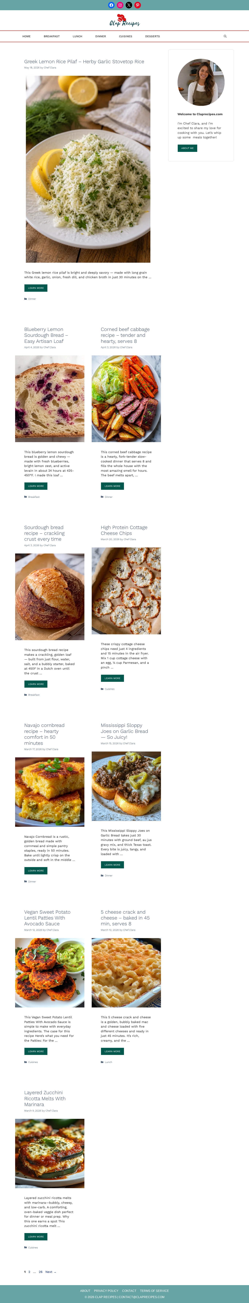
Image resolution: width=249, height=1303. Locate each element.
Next (51, 1272)
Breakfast (52, 36)
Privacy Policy (106, 1290)
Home (26, 36)
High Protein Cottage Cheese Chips (124, 530)
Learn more (36, 288)
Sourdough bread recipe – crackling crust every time (44, 533)
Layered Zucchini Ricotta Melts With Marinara (45, 1098)
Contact (129, 1290)
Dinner (100, 36)
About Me (187, 148)
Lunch (77, 36)
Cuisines (125, 36)
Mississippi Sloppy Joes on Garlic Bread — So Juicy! (124, 731)
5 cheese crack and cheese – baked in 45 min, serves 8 (125, 918)
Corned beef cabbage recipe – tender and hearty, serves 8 (125, 335)
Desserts (152, 36)
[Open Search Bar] (225, 36)
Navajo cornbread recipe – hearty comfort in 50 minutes (44, 734)
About (85, 1290)
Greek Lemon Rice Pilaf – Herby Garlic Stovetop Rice (84, 61)
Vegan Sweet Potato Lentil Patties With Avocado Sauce (47, 918)
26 (41, 1272)
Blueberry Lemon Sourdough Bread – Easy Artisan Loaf (46, 335)
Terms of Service (154, 1290)
